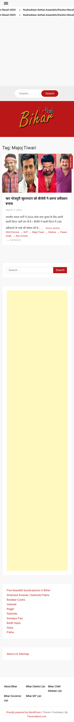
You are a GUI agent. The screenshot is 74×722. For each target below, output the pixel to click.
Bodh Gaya (13, 622)
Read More (53, 228)
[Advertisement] (37, 51)
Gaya (10, 627)
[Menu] (5, 3)
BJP (26, 232)
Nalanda (12, 613)
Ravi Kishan (22, 236)
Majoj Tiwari (38, 232)
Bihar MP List (33, 695)
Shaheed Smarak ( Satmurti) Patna (28, 595)
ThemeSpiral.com (36, 716)
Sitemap (24, 653)
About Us (12, 653)
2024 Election (12, 232)
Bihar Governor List (12, 698)
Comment (15, 240)
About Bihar (10, 686)
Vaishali (12, 604)
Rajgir (10, 608)
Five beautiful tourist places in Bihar (28, 590)
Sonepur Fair (15, 618)
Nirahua (52, 232)
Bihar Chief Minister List (55, 688)
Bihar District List (35, 686)
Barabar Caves (16, 599)
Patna (10, 632)
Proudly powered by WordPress (23, 712)
